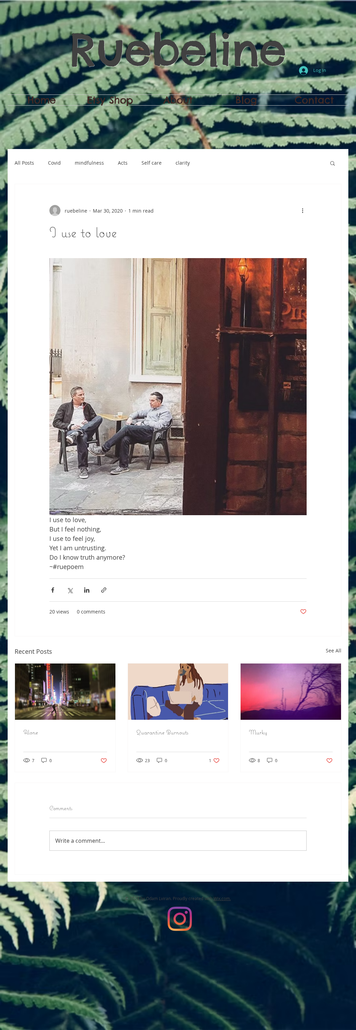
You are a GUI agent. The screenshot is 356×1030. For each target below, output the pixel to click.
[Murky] (291, 692)
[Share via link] (103, 590)
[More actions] (302, 210)
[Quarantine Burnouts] (178, 692)
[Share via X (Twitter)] (69, 590)
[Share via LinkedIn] (86, 590)
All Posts (24, 162)
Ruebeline (178, 49)
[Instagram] (180, 919)
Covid (54, 162)
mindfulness (89, 162)
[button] (332, 163)
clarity (183, 162)
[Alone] (65, 692)
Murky (258, 732)
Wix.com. (222, 898)
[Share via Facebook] (52, 590)
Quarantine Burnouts (162, 732)
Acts (123, 162)
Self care (151, 162)
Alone (30, 732)
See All (333, 650)
